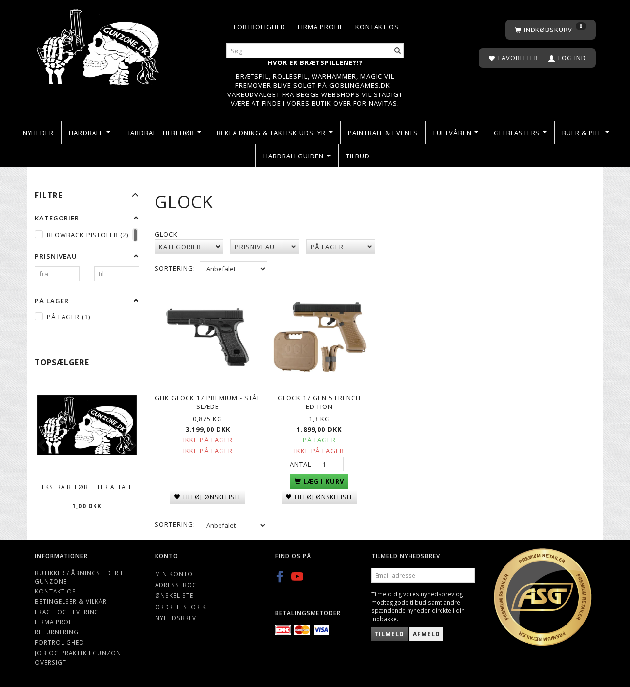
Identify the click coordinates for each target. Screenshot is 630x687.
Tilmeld (389, 634)
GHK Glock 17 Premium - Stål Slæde (208, 402)
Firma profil (320, 26)
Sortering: (175, 268)
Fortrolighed (259, 26)
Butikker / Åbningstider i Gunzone (79, 577)
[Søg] (397, 51)
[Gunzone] (98, 44)
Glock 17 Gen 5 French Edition (319, 402)
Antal (301, 464)
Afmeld (426, 634)
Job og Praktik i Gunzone (80, 652)
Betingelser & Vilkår (71, 601)
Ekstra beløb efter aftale (87, 487)
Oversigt (50, 662)
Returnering (57, 632)
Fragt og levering (67, 612)
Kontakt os (377, 26)
